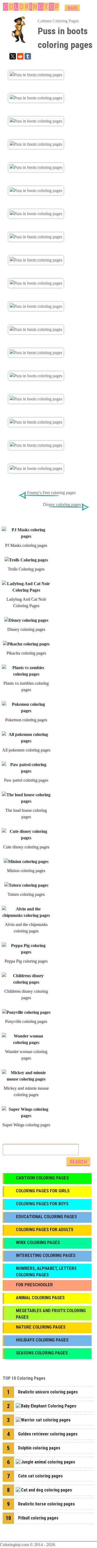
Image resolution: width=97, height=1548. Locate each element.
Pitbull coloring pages (38, 1518)
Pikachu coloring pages (26, 653)
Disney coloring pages (62, 504)
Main (72, 8)
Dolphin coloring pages (39, 1448)
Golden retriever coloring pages (48, 1434)
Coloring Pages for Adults (44, 1229)
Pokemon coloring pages (26, 720)
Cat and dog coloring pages (46, 1490)
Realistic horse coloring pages (46, 1504)
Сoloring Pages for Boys (42, 1203)
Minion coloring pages (26, 870)
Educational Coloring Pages (46, 1216)
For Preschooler (34, 1284)
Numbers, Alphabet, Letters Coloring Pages (46, 1271)
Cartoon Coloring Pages (58, 21)
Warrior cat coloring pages (46, 1420)
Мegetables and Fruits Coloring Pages (51, 1314)
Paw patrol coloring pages (26, 780)
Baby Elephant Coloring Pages (48, 1406)
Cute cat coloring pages (40, 1476)
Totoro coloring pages (26, 894)
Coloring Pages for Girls (43, 1190)
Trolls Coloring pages (26, 569)
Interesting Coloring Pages (45, 1255)
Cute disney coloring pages (26, 847)
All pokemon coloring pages (26, 750)
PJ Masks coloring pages (26, 545)
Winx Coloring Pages (38, 1242)
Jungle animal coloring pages (48, 1462)
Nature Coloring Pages (40, 1327)
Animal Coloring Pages (40, 1297)
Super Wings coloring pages (26, 1125)
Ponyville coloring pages (26, 1021)
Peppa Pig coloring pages (26, 961)
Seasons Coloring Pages (42, 1352)
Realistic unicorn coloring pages (48, 1392)
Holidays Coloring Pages (42, 1340)
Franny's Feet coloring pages (51, 492)
